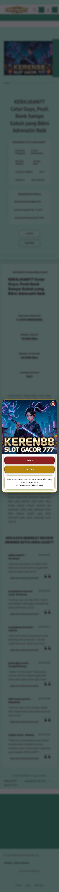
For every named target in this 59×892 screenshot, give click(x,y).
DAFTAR (29, 469)
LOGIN (29, 460)
